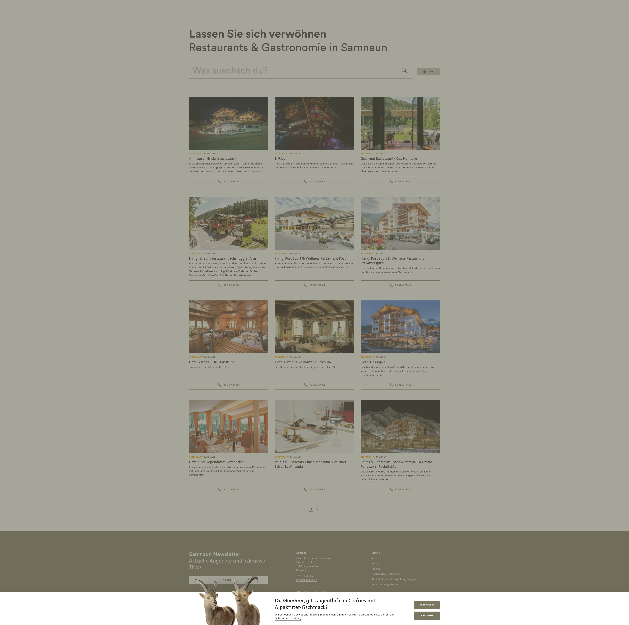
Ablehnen (427, 615)
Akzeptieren (427, 605)
